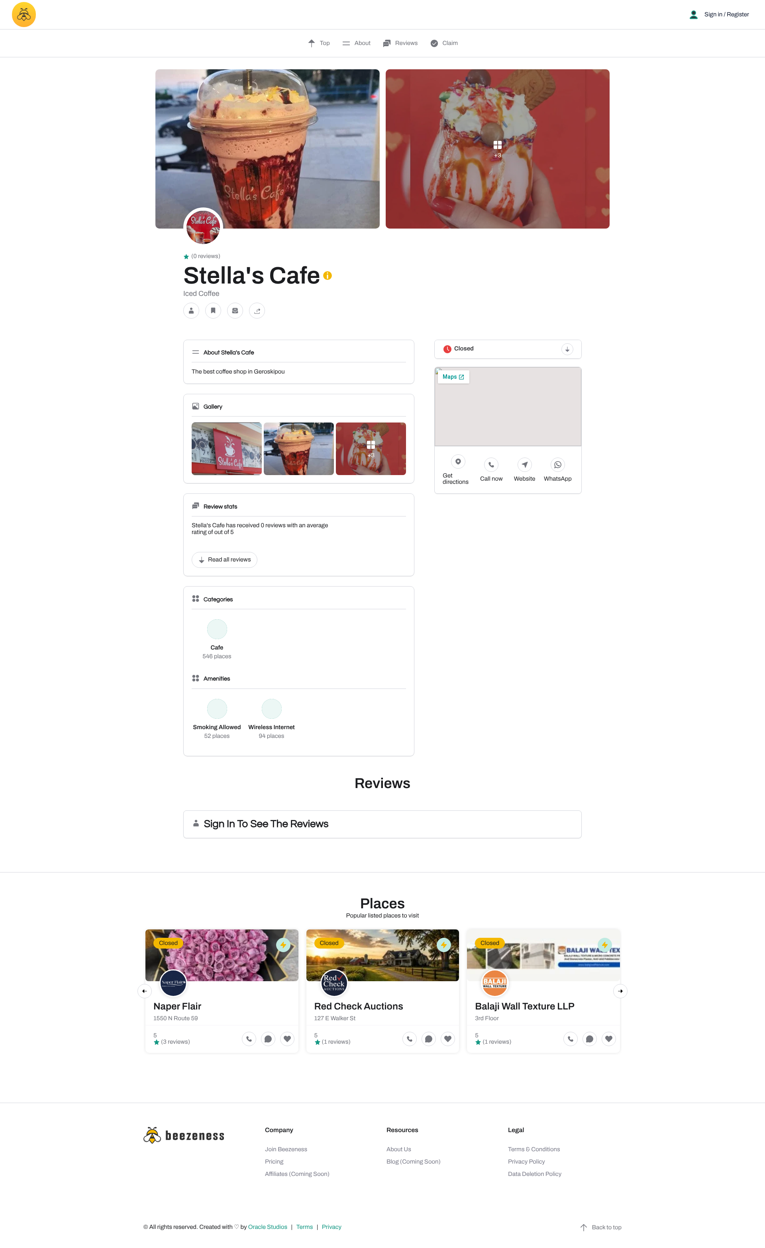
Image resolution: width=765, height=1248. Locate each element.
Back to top (607, 1228)
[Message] (235, 311)
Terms (304, 1227)
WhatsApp (558, 479)
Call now (491, 479)
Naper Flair (177, 1007)
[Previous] (144, 991)
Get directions (456, 479)
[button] (191, 311)
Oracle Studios (268, 1227)
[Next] (620, 991)
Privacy (332, 1227)
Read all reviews (229, 560)
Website (525, 479)
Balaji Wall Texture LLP (525, 1007)
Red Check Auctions (358, 1007)
